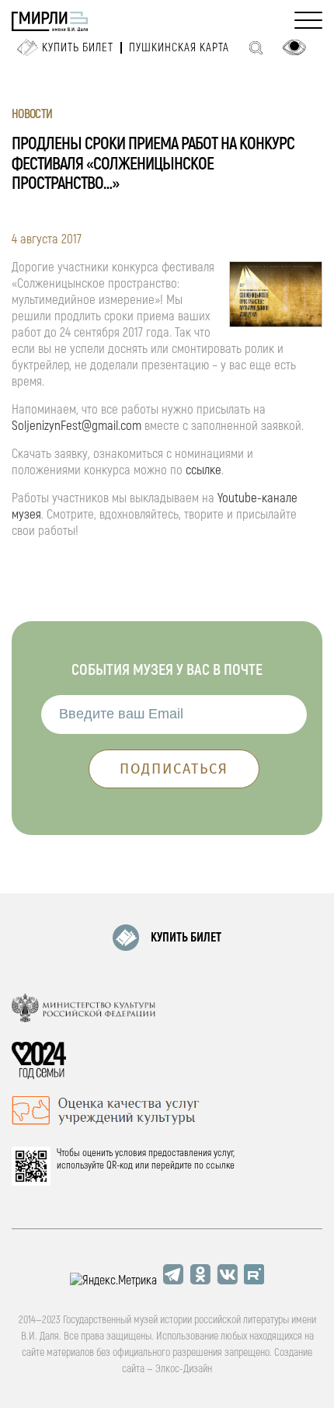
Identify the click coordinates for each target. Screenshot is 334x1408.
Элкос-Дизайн (183, 1368)
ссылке (203, 470)
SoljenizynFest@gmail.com (76, 426)
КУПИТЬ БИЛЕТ (186, 937)
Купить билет (77, 47)
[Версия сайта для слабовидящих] (294, 47)
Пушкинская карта (179, 47)
